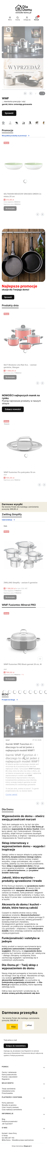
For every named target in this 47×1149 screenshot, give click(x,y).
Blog (3, 1119)
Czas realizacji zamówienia (12, 1109)
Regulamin (6, 1079)
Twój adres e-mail (10, 1040)
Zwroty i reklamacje (9, 1072)
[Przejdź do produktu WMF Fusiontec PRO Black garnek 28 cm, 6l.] (23, 636)
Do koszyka (10, 208)
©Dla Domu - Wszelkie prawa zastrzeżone (18, 1140)
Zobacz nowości (13, 409)
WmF (8, 740)
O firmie (5, 1135)
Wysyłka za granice (9, 1105)
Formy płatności (8, 1103)
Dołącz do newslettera (16, 1046)
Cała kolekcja (7, 520)
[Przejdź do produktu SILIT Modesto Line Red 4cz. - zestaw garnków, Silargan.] (23, 337)
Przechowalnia (7, 1093)
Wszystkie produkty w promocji (14, 136)
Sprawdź (9, 113)
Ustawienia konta (8, 1091)
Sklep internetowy (21, 1146)
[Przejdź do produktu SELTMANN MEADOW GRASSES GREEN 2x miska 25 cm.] (23, 166)
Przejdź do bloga (8, 700)
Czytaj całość (11, 794)
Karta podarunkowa (9, 1074)
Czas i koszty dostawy (10, 1107)
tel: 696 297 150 (8, 1138)
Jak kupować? (7, 1124)
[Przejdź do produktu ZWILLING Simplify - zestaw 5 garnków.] (23, 555)
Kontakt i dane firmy (9, 1133)
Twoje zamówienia (8, 1089)
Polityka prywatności (9, 1121)
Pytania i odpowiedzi (9, 1077)
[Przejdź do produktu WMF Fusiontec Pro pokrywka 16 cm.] (24, 444)
